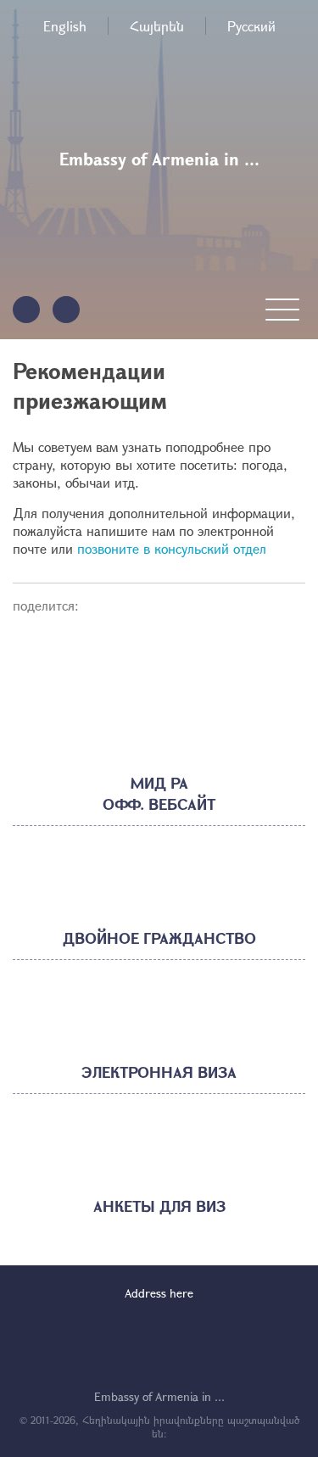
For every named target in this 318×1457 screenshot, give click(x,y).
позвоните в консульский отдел (171, 548)
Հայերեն (157, 26)
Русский (251, 26)
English (64, 26)
